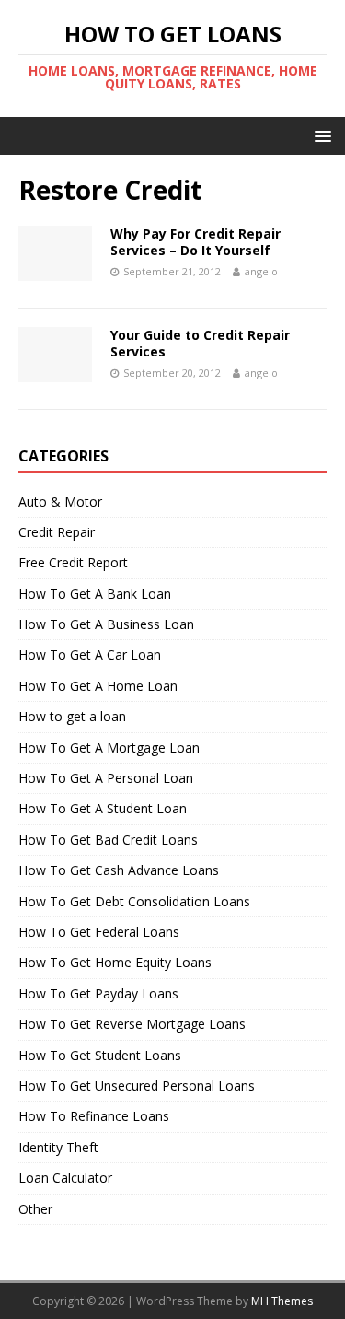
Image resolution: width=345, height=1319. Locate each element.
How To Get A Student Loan (102, 808)
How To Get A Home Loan (98, 686)
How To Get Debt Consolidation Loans (134, 901)
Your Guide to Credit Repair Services (200, 343)
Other (35, 1209)
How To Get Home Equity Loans (115, 962)
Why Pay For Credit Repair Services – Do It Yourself (195, 242)
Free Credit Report (73, 562)
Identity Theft (58, 1147)
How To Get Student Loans (99, 1055)
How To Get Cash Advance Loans (118, 870)
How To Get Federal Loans (98, 931)
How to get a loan (72, 716)
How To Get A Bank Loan (94, 593)
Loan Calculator (65, 1177)
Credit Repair (56, 532)
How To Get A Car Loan (89, 654)
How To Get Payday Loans (98, 993)
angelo (261, 271)
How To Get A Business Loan (106, 624)
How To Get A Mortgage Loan (109, 747)
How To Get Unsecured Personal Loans (136, 1085)
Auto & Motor (60, 501)
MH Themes (282, 1301)
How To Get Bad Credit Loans (108, 839)
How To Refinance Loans (93, 1116)
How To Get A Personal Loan (105, 778)
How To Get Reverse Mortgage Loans (132, 1024)
